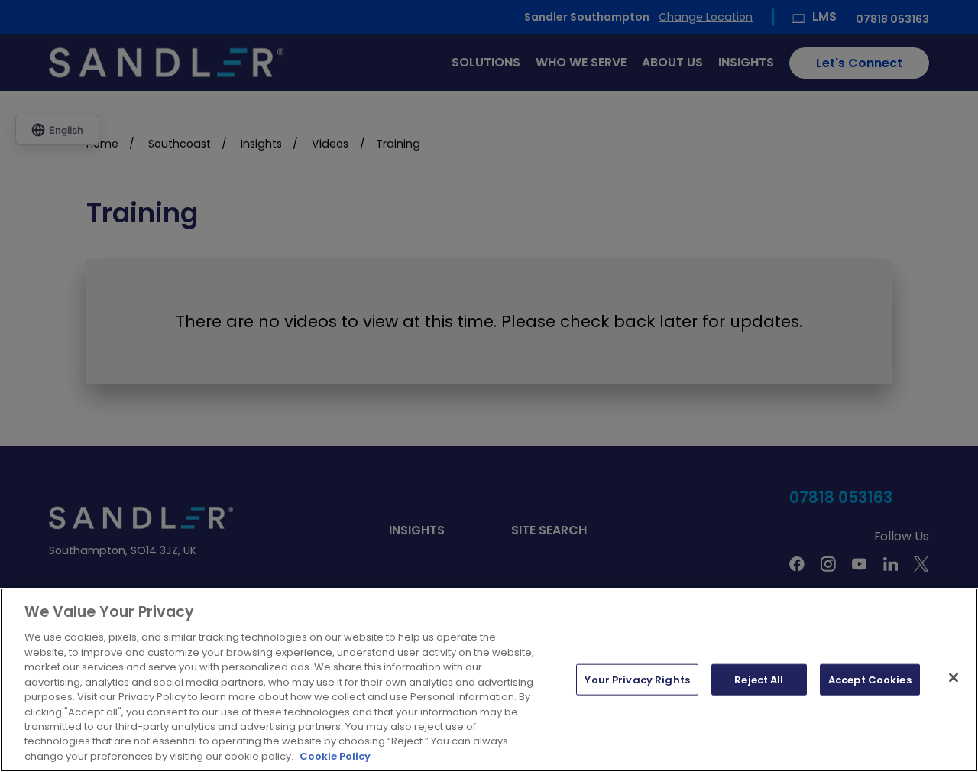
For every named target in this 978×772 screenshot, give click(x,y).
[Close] (953, 677)
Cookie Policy (335, 756)
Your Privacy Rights (637, 679)
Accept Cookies (870, 679)
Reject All (758, 679)
